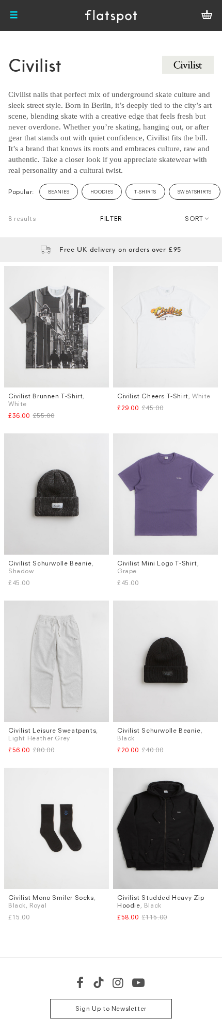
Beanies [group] (58, 192)
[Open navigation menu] (14, 15)
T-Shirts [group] (145, 192)
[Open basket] (206, 15)
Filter (111, 218)
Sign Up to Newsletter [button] (111, 1008)
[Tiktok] (98, 982)
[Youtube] (139, 982)
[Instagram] (118, 982)
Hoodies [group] (101, 192)
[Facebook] (80, 982)
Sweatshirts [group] (195, 192)
